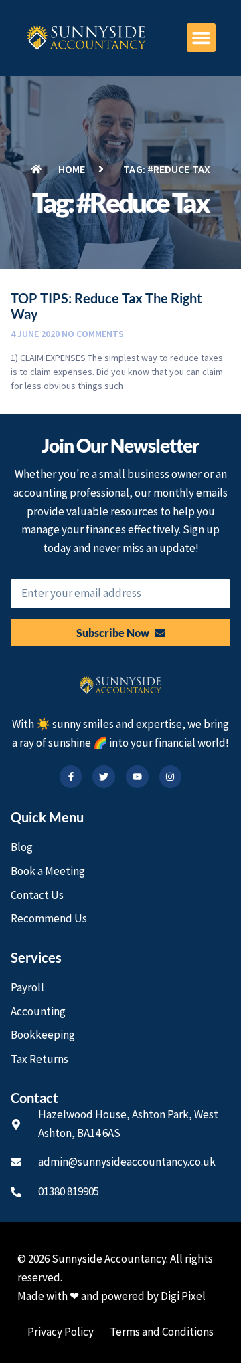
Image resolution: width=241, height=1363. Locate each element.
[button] (201, 38)
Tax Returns (39, 1058)
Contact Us (37, 895)
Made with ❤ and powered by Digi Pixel (111, 1296)
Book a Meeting (48, 871)
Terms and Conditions (162, 1331)
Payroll (27, 987)
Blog (22, 847)
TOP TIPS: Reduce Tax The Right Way (106, 306)
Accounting (38, 1011)
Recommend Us (49, 918)
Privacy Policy (60, 1331)
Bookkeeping (43, 1034)
